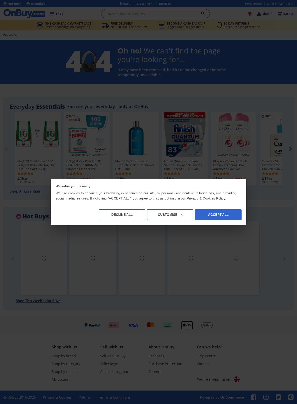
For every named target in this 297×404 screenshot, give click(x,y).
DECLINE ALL (122, 214)
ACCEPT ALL (218, 214)
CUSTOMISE (167, 214)
